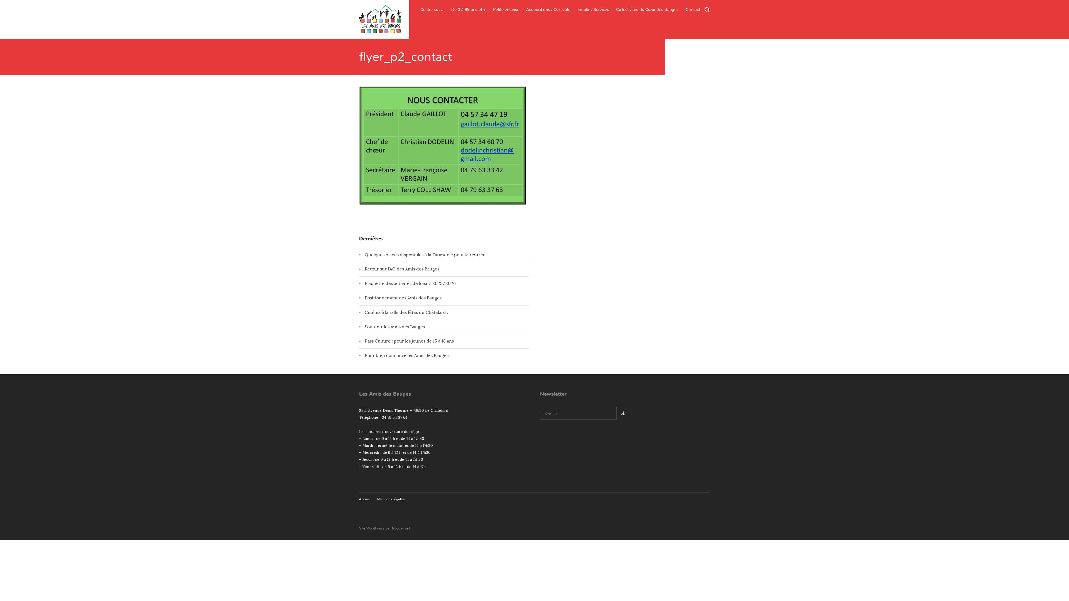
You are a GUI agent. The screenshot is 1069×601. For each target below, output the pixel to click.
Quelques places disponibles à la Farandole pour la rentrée (425, 255)
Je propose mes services (593, 65)
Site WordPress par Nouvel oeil (384, 528)
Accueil (365, 499)
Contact (693, 9)
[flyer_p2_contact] (442, 200)
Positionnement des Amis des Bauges (403, 298)
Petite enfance (506, 9)
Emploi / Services (593, 9)
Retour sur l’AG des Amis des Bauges (402, 269)
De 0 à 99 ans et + (468, 9)
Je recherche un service (593, 55)
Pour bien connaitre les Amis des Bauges (406, 355)
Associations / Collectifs (548, 9)
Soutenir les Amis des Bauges (395, 327)
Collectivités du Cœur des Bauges (647, 9)
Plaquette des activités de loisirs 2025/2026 (410, 283)
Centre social (432, 9)
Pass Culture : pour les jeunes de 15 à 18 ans (409, 341)
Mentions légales (391, 499)
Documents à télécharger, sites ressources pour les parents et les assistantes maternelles (506, 49)
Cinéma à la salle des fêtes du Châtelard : (406, 312)
